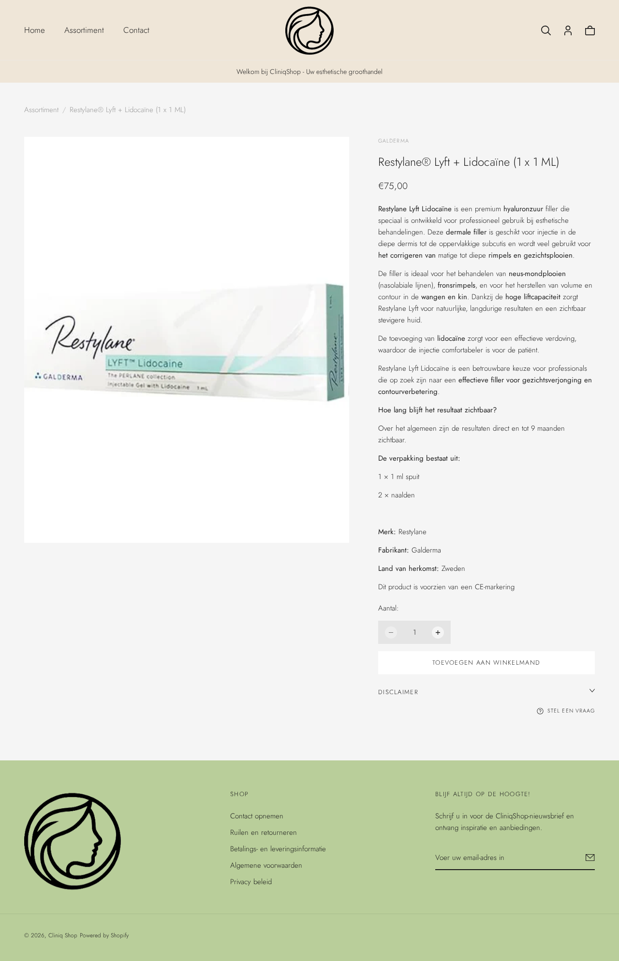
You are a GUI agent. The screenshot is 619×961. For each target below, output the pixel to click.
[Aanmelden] (590, 857)
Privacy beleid (251, 881)
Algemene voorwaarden (266, 865)
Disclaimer (398, 692)
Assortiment (84, 30)
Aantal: (388, 608)
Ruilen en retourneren (263, 832)
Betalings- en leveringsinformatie (278, 849)
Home (34, 30)
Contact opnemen (256, 816)
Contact (136, 30)
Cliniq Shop (62, 935)
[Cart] (590, 30)
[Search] (546, 30)
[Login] (568, 30)
